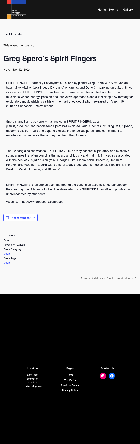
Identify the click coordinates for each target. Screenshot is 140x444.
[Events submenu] (119, 9)
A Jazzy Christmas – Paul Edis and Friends (106, 278)
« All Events (14, 34)
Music (6, 253)
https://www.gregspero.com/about (41, 201)
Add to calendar (21, 217)
